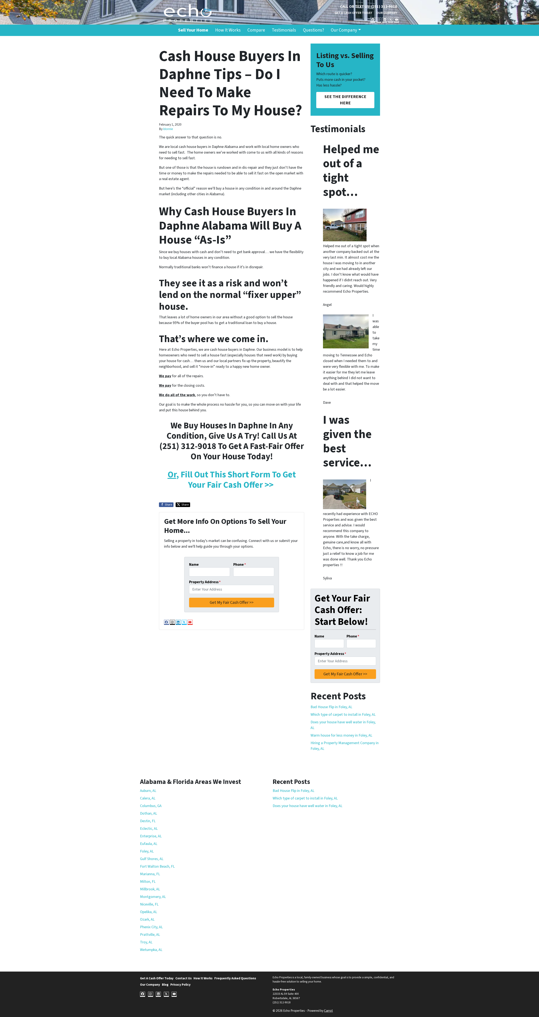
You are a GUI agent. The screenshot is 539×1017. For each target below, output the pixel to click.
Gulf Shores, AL (151, 859)
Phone (239, 564)
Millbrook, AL (150, 889)
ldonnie (168, 129)
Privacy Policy (180, 984)
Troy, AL (146, 942)
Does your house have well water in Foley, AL (307, 806)
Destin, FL (148, 821)
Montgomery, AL (153, 896)
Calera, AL (147, 798)
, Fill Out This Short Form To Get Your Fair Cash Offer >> (232, 480)
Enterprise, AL (151, 836)
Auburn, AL (148, 790)
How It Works (228, 30)
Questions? (313, 30)
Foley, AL (147, 851)
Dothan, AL (148, 813)
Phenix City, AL (151, 927)
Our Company (386, 13)
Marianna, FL (150, 874)
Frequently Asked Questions (235, 978)
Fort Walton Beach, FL (157, 866)
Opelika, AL (148, 912)
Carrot (328, 1010)
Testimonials (284, 30)
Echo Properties (284, 990)
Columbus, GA (150, 806)
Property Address (205, 582)
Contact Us (183, 978)
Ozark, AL (147, 919)
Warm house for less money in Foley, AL (341, 735)
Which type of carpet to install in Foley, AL (343, 714)
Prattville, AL (150, 934)
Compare (256, 30)
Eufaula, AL (148, 843)
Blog (165, 984)
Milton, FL (148, 881)
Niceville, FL (149, 904)
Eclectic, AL (149, 828)
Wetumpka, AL (151, 949)
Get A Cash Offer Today (353, 13)
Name (194, 564)
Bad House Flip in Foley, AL (331, 707)
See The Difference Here (345, 100)
